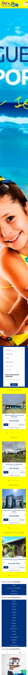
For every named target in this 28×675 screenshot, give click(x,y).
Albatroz (14, 601)
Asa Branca (14, 603)
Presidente (14, 639)
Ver (5, 424)
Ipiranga (14, 617)
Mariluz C (14, 626)
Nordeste (14, 634)
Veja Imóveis (5, 181)
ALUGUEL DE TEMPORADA (14, 588)
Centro (14, 606)
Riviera (14, 642)
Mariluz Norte (14, 628)
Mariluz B (14, 623)
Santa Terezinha (14, 645)
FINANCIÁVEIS (14, 593)
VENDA (14, 585)
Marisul (14, 631)
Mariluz (14, 620)
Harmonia (14, 612)
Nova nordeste (14, 637)
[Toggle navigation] (25, 4)
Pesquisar (14, 384)
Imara (14, 614)
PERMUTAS (14, 591)
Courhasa (14, 609)
